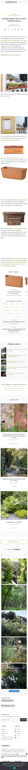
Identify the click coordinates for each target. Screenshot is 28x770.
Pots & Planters (20, 258)
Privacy (3, 735)
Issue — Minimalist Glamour (14, 15)
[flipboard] (5, 29)
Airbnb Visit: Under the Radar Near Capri (15, 40)
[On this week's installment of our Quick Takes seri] (14, 650)
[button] (20, 2)
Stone (22, 310)
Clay (17, 303)
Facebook (18, 733)
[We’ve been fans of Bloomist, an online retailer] (14, 571)
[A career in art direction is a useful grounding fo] (14, 676)
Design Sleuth (22, 303)
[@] (4, 555)
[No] (26, 766)
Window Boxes (5, 303)
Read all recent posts (14, 541)
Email (17, 737)
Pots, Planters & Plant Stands (14, 260)
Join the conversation (14, 388)
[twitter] (15, 29)
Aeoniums (14, 14)
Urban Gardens (10, 313)
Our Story (3, 729)
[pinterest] (12, 29)
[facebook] (8, 29)
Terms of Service (5, 733)
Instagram (18, 731)
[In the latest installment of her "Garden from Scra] (14, 624)
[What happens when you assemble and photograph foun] (14, 597)
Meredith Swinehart (15, 55)
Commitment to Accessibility (7, 737)
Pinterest (18, 729)
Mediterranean (8, 310)
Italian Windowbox (21, 200)
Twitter (17, 735)
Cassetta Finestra (18, 228)
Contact (3, 731)
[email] (18, 29)
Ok (14, 768)
